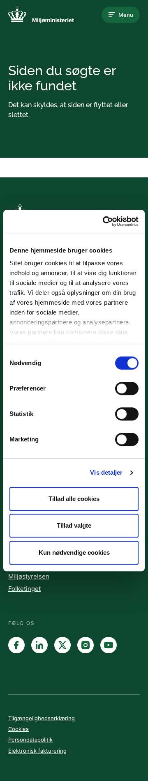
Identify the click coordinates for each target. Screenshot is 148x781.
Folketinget (24, 589)
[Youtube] (108, 645)
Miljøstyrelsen (28, 576)
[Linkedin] (39, 645)
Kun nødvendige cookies (74, 552)
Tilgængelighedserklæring (41, 718)
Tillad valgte (74, 525)
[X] (62, 645)
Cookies (18, 729)
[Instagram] (85, 645)
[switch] (127, 388)
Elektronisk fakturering (37, 750)
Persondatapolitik (30, 739)
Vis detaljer (106, 472)
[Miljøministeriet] (41, 14)
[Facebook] (16, 645)
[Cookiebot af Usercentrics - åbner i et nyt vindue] (104, 221)
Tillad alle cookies (74, 498)
